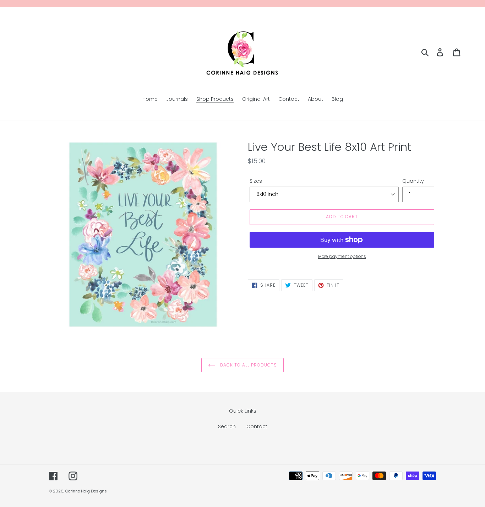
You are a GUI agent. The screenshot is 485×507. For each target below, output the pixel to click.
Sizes (256, 180)
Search (227, 426)
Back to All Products (248, 365)
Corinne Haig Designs (86, 491)
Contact (256, 426)
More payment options (342, 256)
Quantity (413, 180)
